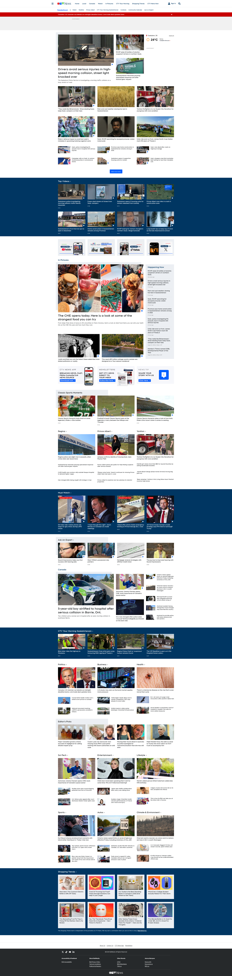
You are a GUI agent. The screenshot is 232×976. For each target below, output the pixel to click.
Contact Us (110, 945)
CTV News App (119, 945)
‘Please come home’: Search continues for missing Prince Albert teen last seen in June (115, 473)
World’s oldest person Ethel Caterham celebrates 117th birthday (155, 782)
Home (77, 4)
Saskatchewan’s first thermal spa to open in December (71, 230)
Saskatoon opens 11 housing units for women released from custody (130, 202)
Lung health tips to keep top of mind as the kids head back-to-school (160, 230)
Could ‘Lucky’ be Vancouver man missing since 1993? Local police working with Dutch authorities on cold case (101, 744)
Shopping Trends (138, 4)
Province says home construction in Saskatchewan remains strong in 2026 (122, 148)
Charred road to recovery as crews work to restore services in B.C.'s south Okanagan (165, 588)
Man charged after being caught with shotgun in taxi (74, 480)
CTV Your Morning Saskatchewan (107, 10)
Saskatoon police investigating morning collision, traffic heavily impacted (69, 203)
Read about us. (142, 930)
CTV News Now (153, 4)
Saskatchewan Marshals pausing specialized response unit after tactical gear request (128, 77)
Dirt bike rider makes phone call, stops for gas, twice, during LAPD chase (70, 526)
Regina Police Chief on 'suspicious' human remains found (129, 652)
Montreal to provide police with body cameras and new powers (165, 617)
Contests (123, 10)
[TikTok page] (66, 952)
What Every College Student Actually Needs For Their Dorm (159, 893)
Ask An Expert (148, 10)
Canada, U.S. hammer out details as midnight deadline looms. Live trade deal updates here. (74, 691)
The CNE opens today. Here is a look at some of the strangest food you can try (95, 317)
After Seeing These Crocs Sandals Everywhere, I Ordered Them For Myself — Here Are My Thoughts (130, 921)
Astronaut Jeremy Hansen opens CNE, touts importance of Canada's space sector (129, 593)
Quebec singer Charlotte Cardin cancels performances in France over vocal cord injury (121, 800)
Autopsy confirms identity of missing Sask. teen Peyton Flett (114, 458)
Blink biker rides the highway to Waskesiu (69, 652)
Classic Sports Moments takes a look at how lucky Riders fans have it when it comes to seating (155, 419)
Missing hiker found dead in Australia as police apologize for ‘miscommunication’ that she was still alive (130, 744)
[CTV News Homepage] (64, 4)
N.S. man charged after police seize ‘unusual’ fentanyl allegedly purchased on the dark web (130, 619)
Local (84, 4)
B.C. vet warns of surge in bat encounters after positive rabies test (162, 697)
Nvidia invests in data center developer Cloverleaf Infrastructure (122, 709)
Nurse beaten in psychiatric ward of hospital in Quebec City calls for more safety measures (162, 709)
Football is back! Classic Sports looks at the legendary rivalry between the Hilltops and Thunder (113, 420)
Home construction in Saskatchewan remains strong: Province (101, 230)
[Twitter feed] (63, 952)
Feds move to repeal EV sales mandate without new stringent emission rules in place (121, 858)
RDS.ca (147, 966)
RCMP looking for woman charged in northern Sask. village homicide (130, 230)
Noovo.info (148, 962)
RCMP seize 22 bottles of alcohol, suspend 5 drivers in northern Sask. (129, 53)
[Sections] (52, 3)
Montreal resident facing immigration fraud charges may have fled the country (165, 607)
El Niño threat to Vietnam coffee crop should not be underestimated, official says (162, 857)
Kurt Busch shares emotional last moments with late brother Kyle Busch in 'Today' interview (75, 839)
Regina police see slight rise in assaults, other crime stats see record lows (74, 458)
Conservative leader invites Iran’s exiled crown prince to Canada (82, 698)
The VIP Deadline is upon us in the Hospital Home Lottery (159, 652)
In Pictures (109, 4)
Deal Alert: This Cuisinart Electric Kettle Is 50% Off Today (71, 893)
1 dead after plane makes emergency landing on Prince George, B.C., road (130, 526)
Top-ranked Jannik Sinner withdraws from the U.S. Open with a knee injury (83, 847)
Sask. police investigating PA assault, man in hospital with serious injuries (83, 148)
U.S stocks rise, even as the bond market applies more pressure (115, 691)
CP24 (118, 962)
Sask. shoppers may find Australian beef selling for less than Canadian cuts (162, 160)
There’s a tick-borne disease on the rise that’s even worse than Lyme (155, 691)
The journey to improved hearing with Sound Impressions (160, 561)
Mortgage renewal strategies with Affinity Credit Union (129, 561)
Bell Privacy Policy (94, 962)
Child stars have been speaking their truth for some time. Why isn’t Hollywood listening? (113, 782)
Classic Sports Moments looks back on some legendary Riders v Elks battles (74, 419)
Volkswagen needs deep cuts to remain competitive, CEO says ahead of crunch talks (121, 699)
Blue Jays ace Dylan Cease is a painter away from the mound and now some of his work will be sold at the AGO (83, 859)
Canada (92, 4)
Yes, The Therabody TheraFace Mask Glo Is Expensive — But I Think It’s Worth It (100, 921)
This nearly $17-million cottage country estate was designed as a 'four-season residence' (119, 360)
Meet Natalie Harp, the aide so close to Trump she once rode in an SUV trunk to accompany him (160, 743)
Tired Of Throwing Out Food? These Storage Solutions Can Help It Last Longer (99, 893)
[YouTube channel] (70, 952)
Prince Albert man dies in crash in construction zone (159, 202)
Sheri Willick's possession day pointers (98, 561)
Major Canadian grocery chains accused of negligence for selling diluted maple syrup (70, 743)
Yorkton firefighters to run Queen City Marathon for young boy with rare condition (155, 110)
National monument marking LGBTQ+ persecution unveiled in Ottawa (82, 710)
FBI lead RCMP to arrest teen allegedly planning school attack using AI (164, 598)
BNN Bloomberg (122, 964)
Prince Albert (90, 10)
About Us (102, 945)
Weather (81, 10)
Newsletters (128, 945)
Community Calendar (135, 10)
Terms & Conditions (95, 964)
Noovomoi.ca (149, 964)
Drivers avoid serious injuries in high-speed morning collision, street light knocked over (84, 72)
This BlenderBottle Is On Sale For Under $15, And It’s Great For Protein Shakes (160, 921)
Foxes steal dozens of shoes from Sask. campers (100, 202)
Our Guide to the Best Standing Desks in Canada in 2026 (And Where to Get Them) (130, 893)
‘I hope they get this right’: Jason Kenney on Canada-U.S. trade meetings (99, 526)
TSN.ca (119, 966)
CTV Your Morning (122, 4)
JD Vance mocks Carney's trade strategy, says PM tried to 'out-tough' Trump (160, 526)
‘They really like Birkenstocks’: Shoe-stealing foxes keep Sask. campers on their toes (76, 110)
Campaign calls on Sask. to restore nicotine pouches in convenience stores (83, 160)
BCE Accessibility (67, 962)
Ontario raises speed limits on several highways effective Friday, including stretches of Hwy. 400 (165, 577)
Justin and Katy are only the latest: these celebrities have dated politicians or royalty (78, 360)
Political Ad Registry (95, 966)
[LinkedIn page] (73, 952)
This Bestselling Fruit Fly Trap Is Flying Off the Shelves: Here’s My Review (71, 921)
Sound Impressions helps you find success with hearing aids (70, 561)
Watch (100, 4)
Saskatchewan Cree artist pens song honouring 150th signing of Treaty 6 (101, 652)
